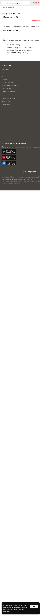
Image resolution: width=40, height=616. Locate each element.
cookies (16, 605)
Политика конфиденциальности (12, 181)
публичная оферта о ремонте (11, 183)
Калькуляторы (31, 171)
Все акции (10, 7)
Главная (2, 7)
